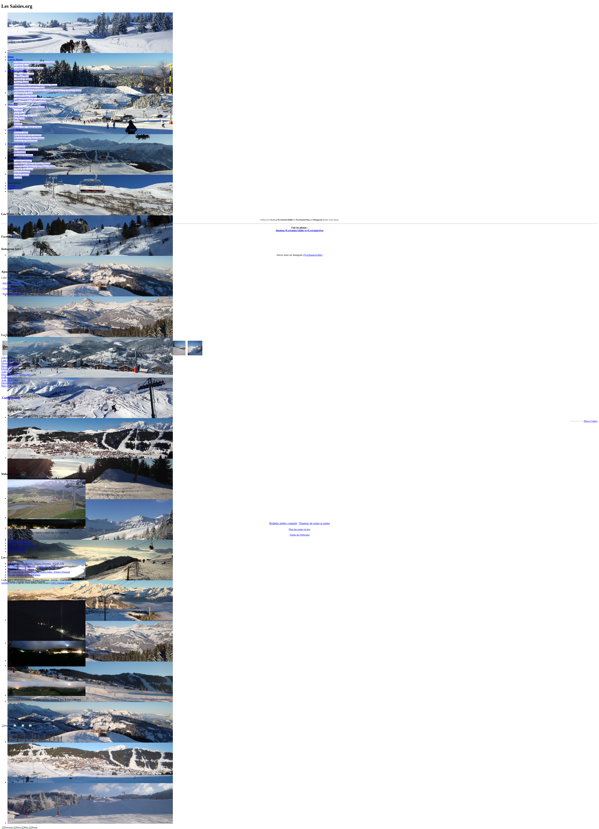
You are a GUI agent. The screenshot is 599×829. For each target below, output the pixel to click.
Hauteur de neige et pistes (314, 523)
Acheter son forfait (16, 551)
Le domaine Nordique (23, 79)
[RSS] (4, 357)
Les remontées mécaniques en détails (29, 88)
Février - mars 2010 (11, 363)
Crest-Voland (19, 113)
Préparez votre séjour (18, 144)
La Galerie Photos (21, 65)
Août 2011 (6, 372)
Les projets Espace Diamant (25, 96)
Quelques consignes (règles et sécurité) (30, 102)
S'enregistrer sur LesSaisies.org (22, 545)
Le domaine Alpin (21, 77)
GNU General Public (61, 583)
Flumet (17, 121)
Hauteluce (18, 124)
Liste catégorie (8, 360)
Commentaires (11, 397)
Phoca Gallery (591, 421)
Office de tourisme (16, 548)
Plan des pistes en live (299, 529)
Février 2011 (7, 369)
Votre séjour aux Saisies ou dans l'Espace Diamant (35, 166)
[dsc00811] (178, 354)
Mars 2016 (6, 386)
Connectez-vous (11, 288)
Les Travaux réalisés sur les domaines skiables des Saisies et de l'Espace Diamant (48, 91)
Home (10, 57)
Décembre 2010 (9, 366)
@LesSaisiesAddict (312, 255)
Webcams (12, 104)
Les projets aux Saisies (23, 93)
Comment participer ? (23, 161)
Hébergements (20, 152)
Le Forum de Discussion (19, 543)
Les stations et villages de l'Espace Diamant (32, 164)
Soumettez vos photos (13, 293)
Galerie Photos (15, 59)
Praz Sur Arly (19, 119)
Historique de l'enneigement (25, 141)
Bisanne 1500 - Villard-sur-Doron (28, 127)
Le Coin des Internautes (20, 158)
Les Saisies (18, 110)
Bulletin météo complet (283, 523)
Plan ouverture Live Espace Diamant (29, 138)
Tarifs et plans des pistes (24, 74)
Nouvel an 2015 (9, 377)
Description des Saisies (23, 155)
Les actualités (19, 147)
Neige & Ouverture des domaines (27, 135)
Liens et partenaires (22, 172)
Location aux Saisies (17, 540)
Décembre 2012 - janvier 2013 (16, 374)
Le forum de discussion (23, 169)
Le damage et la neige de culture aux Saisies (32, 99)
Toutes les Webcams (299, 535)
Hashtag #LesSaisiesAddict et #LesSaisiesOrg (299, 230)
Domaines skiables (17, 71)
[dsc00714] (195, 354)
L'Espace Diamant (21, 82)
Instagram (18, 178)
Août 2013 (6, 380)
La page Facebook (21, 175)
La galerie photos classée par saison (29, 68)
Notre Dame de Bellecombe (25, 116)
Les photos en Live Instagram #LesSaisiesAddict (34, 62)
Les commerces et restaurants (26, 150)
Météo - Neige (14, 130)
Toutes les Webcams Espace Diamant (29, 107)
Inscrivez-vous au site (13, 283)
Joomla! (5, 583)
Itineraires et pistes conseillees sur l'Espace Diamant (35, 85)
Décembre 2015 (9, 383)
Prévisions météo (21, 133)
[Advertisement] (58, 202)
